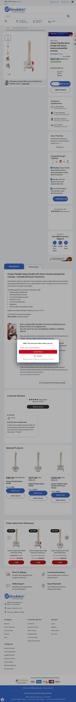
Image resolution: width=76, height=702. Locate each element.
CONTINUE (38, 352)
